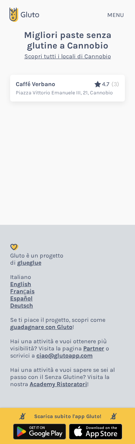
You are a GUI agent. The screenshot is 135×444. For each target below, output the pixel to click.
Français (22, 291)
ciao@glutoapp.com (64, 355)
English (20, 284)
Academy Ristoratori (58, 384)
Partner (93, 348)
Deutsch (21, 305)
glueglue (29, 262)
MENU (115, 14)
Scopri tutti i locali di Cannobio (67, 56)
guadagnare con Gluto (41, 326)
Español (21, 298)
